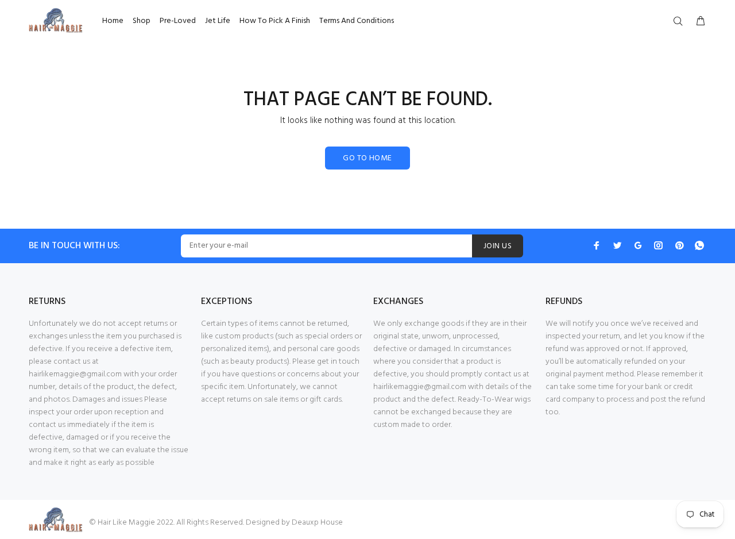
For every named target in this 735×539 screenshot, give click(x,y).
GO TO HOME (367, 158)
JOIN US (497, 246)
